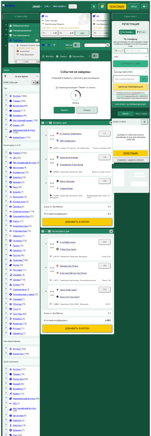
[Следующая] (50, 123)
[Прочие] (76, 45)
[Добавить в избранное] (88, 16)
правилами (143, 101)
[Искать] (108, 45)
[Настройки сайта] (145, 6)
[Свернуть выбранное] (33, 82)
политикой (120, 103)
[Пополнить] (94, 6)
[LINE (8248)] (43, 45)
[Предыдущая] (37, 40)
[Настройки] (144, 128)
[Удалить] (111, 123)
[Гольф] (49, 45)
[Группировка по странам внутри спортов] (37, 82)
